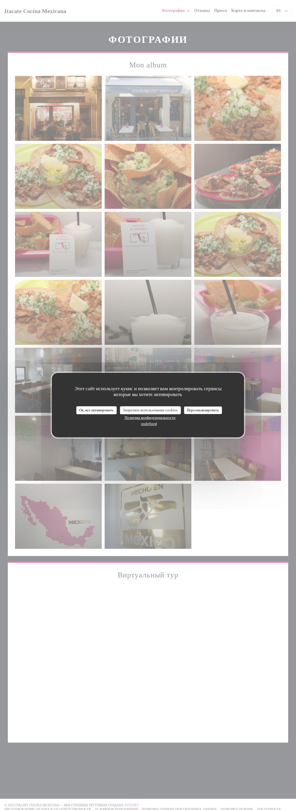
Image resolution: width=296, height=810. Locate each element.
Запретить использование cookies (150, 410)
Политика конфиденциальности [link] (150, 417)
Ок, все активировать (96, 410)
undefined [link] (149, 423)
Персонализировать (203, 410)
